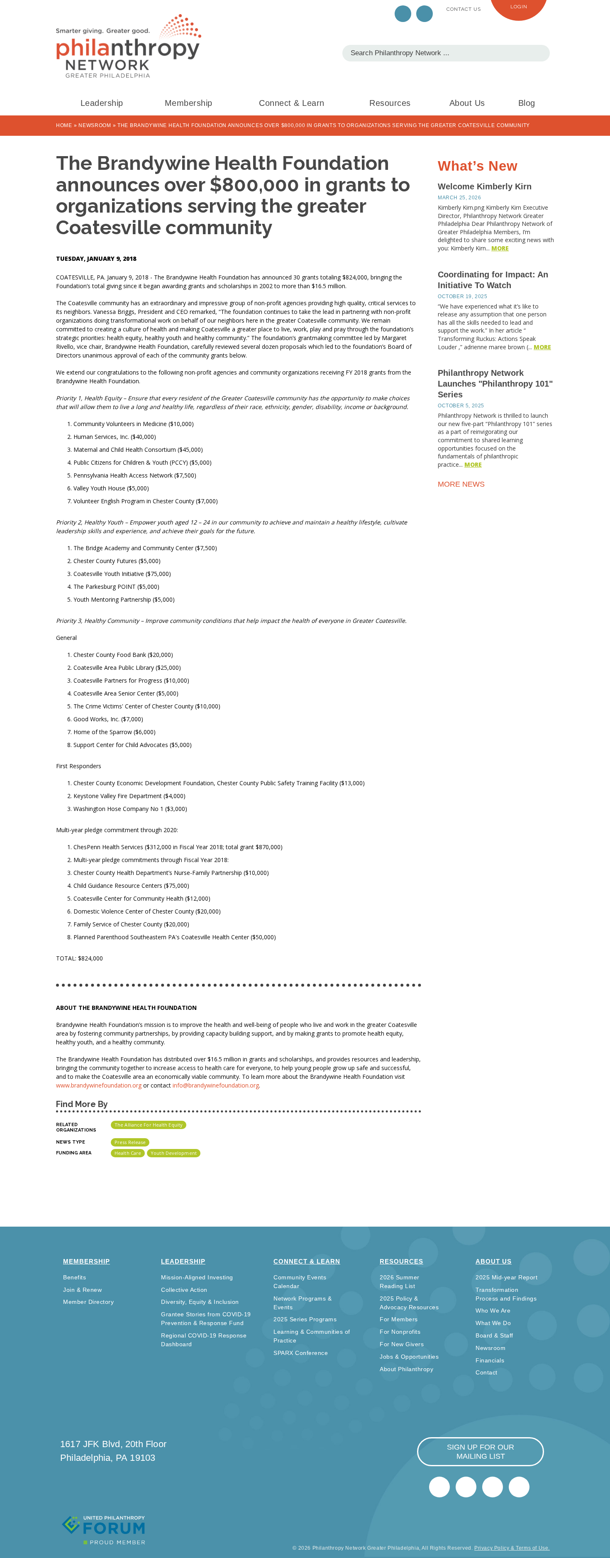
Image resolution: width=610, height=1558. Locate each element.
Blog (526, 103)
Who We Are (493, 1310)
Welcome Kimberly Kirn (485, 186)
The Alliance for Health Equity (149, 1125)
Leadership (102, 103)
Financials (490, 1360)
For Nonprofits (400, 1331)
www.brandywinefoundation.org (99, 1085)
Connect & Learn (292, 103)
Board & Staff (494, 1335)
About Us (467, 103)
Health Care (128, 1153)
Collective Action (184, 1289)
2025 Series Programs (305, 1319)
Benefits (74, 1277)
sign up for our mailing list (480, 1451)
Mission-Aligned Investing (197, 1277)
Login (518, 7)
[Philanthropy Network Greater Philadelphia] (128, 46)
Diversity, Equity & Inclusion (200, 1301)
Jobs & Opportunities (409, 1356)
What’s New (478, 166)
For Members (399, 1319)
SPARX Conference (300, 1353)
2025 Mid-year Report (506, 1277)
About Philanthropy (406, 1369)
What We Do (493, 1323)
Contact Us (464, 9)
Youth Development (174, 1153)
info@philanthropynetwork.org (492, 1487)
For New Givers (402, 1344)
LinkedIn (424, 13)
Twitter (403, 13)
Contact (487, 1372)
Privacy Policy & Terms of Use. (512, 1548)
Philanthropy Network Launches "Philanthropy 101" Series (495, 383)
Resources (390, 103)
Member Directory (88, 1301)
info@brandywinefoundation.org (216, 1085)
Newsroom (94, 125)
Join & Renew (82, 1289)
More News (462, 484)
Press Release (130, 1142)
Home (64, 125)
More (500, 248)
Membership (188, 103)
